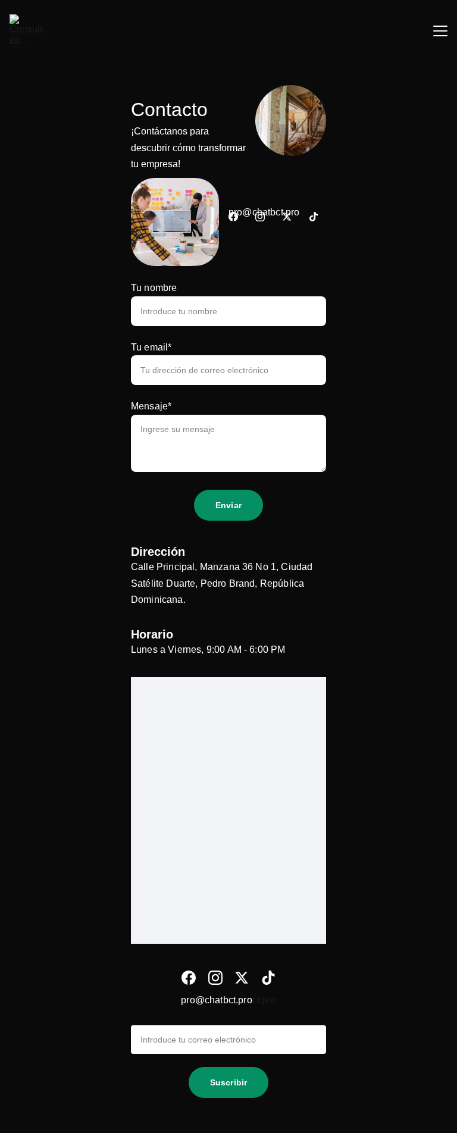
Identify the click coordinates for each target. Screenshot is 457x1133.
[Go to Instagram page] (260, 216)
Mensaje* (151, 406)
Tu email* (151, 347)
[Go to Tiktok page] (313, 216)
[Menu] (440, 31)
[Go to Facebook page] (233, 216)
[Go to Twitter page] (287, 216)
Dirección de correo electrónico (198, 1017)
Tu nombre (154, 288)
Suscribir (228, 1082)
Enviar (228, 505)
